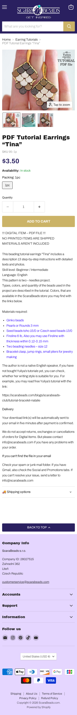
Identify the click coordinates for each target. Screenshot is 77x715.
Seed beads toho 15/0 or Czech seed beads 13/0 (39, 330)
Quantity (7, 197)
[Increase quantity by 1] (39, 206)
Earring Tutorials (26, 39)
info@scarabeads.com (17, 442)
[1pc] (8, 190)
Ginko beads (15, 320)
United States (36, 656)
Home (6, 39)
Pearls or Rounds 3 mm (22, 325)
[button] (11, 120)
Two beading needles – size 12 (26, 346)
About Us (31, 693)
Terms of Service (52, 693)
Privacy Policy (27, 698)
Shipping (15, 693)
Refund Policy (49, 698)
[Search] (69, 26)
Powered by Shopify (38, 707)
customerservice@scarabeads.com (25, 582)
